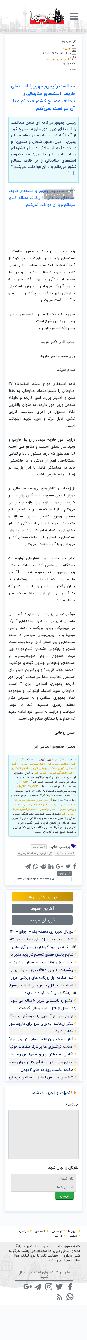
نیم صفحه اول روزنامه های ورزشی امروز (42, 977)
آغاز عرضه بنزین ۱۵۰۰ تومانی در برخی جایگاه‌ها (37, 1039)
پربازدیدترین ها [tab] (42, 897)
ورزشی (58, 1235)
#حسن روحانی (38, 847)
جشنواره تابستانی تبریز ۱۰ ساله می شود (42, 1000)
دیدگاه (72, 1105)
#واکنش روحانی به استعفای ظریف (35, 853)
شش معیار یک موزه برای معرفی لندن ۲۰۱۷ (40, 939)
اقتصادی (40, 1231)
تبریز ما (66, 47)
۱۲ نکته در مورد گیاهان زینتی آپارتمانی (44, 947)
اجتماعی (57, 1231)
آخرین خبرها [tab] (42, 908)
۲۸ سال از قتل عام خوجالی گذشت (47, 1008)
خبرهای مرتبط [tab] (42, 920)
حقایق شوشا (63, 1031)
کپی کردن (64, 873)
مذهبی (72, 1235)
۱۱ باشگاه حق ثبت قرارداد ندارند (50, 993)
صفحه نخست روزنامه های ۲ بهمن (46, 1069)
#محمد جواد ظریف (64, 853)
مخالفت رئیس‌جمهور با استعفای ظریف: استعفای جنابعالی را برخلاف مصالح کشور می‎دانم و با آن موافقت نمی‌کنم (43, 97)
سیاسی (24, 1231)
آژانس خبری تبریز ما (58, 58)
